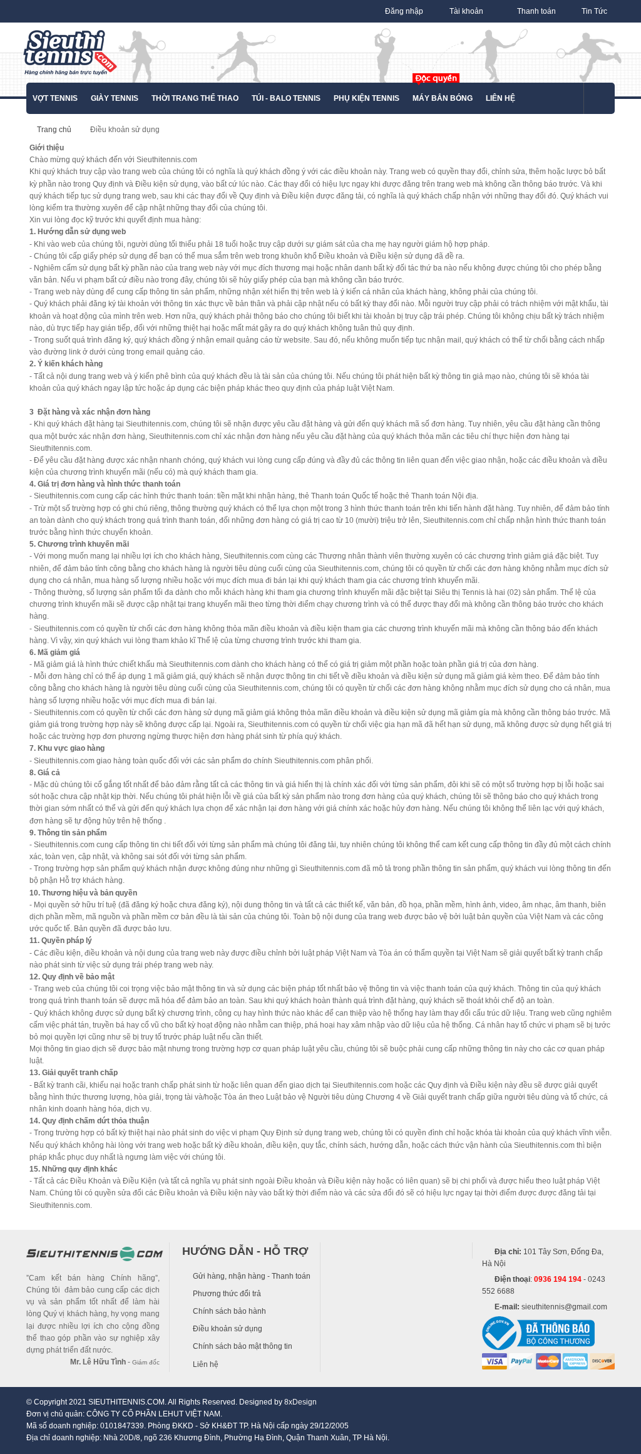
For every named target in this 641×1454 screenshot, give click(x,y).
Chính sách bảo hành (229, 1311)
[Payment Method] (494, 1360)
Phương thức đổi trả (227, 1293)
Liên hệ (205, 1364)
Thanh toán (536, 11)
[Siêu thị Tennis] (70, 52)
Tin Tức (594, 11)
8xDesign (300, 1402)
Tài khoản (466, 11)
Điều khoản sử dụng (227, 1328)
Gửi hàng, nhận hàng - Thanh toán (251, 1276)
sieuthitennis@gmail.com (564, 1306)
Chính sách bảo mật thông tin (242, 1346)
